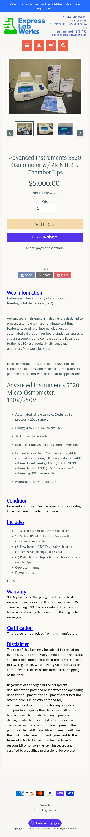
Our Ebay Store (45, 810)
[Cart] (51, 45)
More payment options (45, 248)
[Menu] (27, 45)
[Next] (80, 133)
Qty (45, 201)
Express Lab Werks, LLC (43, 828)
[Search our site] (63, 45)
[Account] (39, 45)
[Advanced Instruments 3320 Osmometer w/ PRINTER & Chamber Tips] (24, 128)
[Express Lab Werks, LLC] (24, 26)
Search (45, 805)
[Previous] (10, 133)
